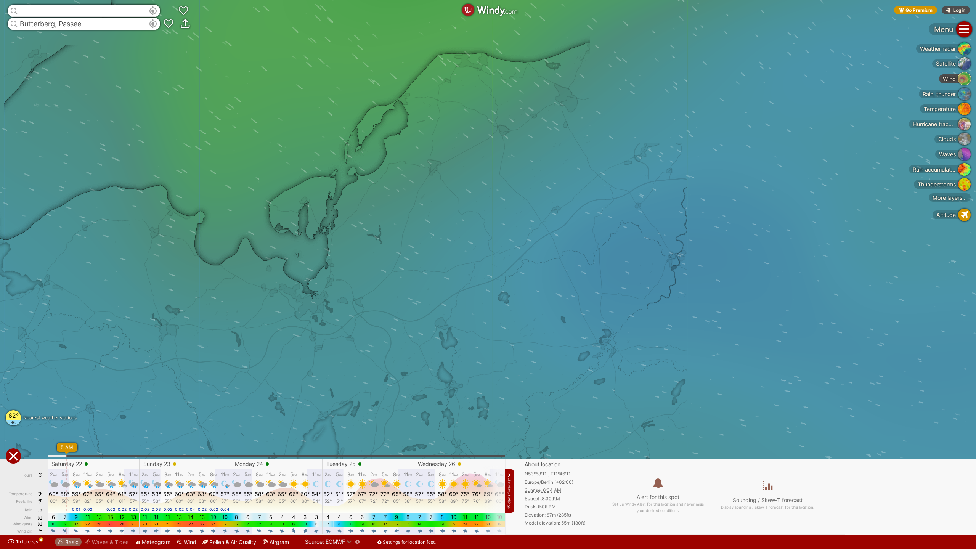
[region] (488, 274)
